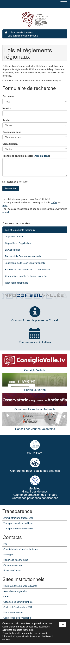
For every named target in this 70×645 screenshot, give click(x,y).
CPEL (6, 596)
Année (6, 120)
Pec (5, 543)
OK (62, 624)
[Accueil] (34, 19)
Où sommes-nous (12, 565)
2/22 (4, 205)
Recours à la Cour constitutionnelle (23, 256)
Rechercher (11, 188)
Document (8, 96)
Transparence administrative (18, 528)
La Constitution (12, 249)
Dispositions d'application (18, 243)
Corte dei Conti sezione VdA (17, 607)
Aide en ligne (41, 155)
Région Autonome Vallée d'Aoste (20, 585)
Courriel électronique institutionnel (20, 549)
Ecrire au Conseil (12, 570)
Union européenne (13, 612)
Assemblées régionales (15, 591)
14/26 (54, 202)
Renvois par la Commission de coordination (27, 269)
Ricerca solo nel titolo (17, 181)
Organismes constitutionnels (17, 601)
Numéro (6, 108)
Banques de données (22, 32)
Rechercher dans (11, 132)
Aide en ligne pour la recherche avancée (26, 276)
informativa (27, 633)
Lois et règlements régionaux (23, 35)
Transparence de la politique (18, 523)
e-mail (5, 212)
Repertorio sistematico (16, 282)
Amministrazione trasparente (18, 517)
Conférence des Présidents (17, 617)
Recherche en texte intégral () (26, 155)
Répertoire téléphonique (15, 559)
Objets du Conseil (14, 236)
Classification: (10, 143)
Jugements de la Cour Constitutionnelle (25, 262)
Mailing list (8, 554)
